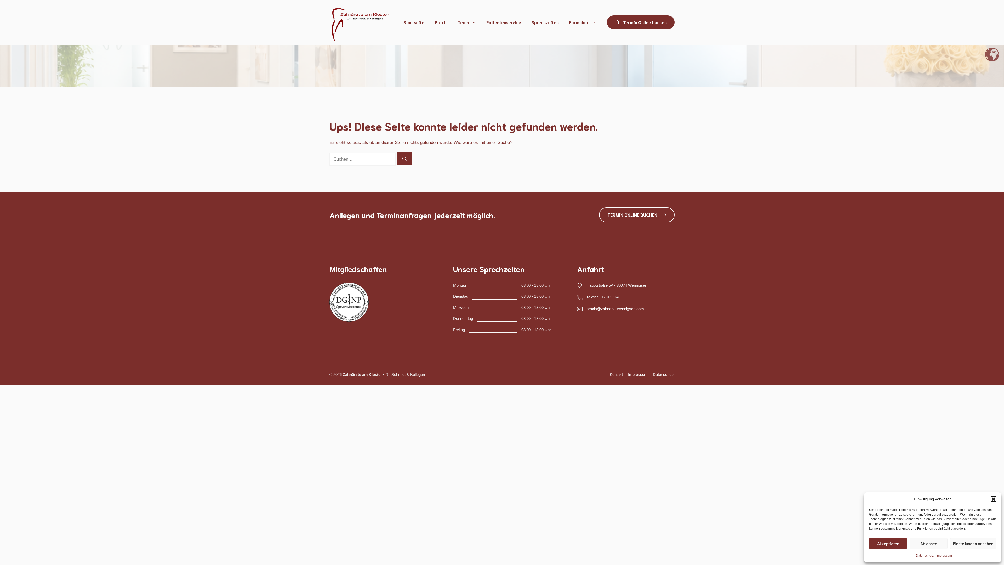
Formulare (579, 22)
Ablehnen (928, 543)
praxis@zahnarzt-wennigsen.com (615, 309)
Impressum (944, 555)
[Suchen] (404, 158)
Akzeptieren (888, 543)
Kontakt (616, 374)
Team (463, 22)
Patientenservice (503, 22)
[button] (993, 499)
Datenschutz (925, 555)
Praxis (441, 22)
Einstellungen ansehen (973, 543)
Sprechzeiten (545, 22)
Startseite (413, 22)
